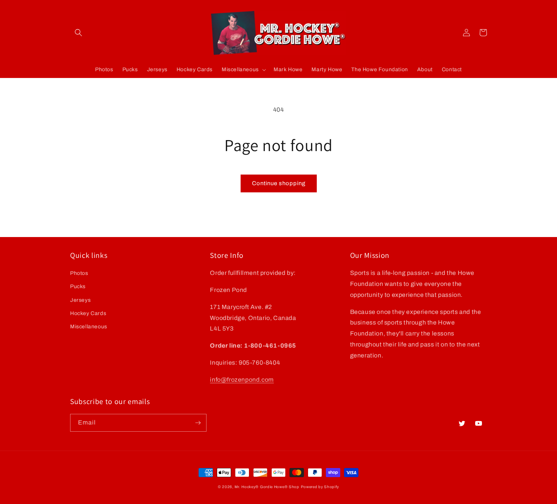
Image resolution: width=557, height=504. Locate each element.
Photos (79, 273)
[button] (78, 32)
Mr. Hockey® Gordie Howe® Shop (267, 487)
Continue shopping (278, 183)
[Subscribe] (197, 423)
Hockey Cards (88, 313)
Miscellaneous (88, 326)
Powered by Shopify (320, 487)
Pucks (78, 286)
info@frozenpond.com (242, 379)
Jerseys (80, 300)
